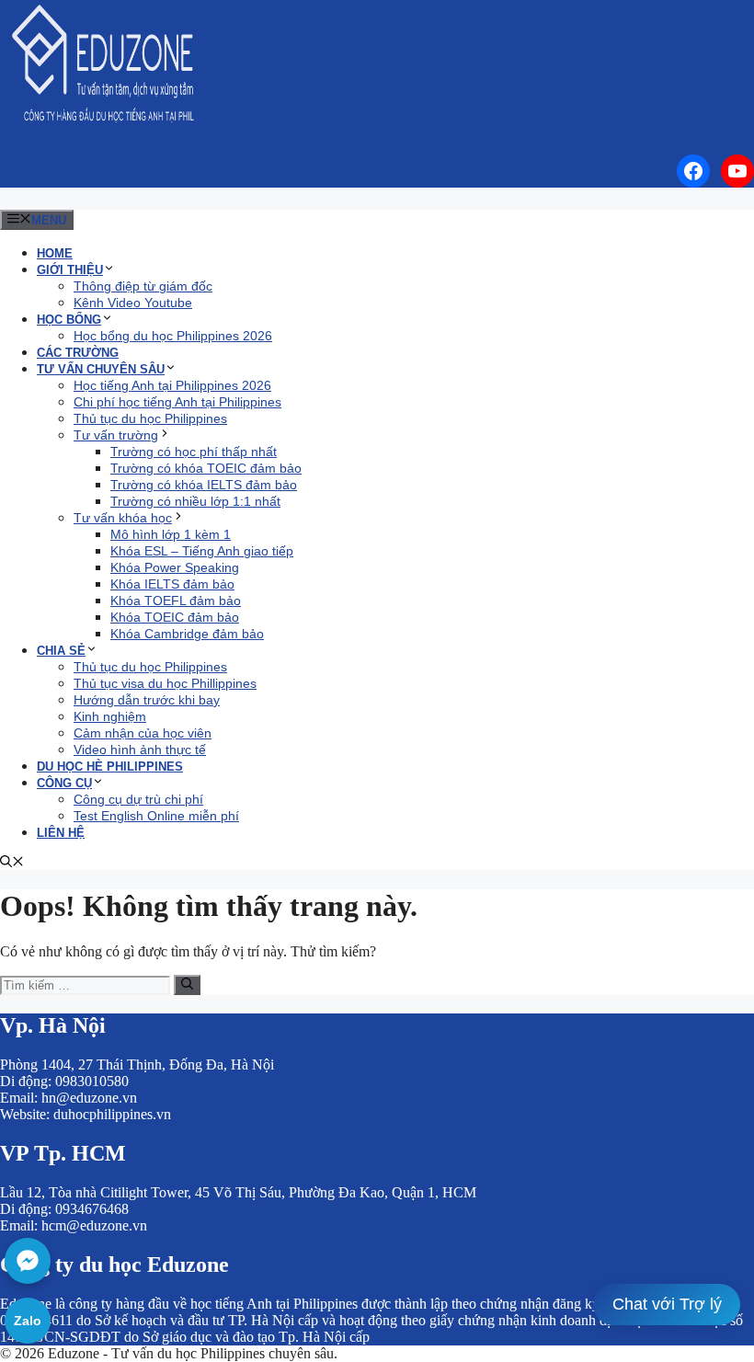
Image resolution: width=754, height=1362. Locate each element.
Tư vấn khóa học (123, 517)
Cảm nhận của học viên (142, 733)
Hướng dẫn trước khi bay (147, 699)
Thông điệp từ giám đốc (143, 286)
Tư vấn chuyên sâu (101, 369)
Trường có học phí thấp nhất (193, 451)
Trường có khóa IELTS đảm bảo (203, 484)
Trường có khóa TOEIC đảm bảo (206, 468)
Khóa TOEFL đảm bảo (175, 600)
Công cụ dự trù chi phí (138, 799)
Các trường (78, 353)
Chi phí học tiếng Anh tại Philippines (177, 402)
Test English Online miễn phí (156, 815)
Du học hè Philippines (110, 766)
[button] (12, 863)
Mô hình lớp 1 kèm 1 (170, 534)
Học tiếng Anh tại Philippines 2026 (172, 385)
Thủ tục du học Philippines (150, 418)
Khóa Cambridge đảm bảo (187, 633)
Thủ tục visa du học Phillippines (165, 683)
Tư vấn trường (116, 435)
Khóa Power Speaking (174, 567)
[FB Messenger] (28, 1261)
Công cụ (64, 783)
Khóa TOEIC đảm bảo (174, 617)
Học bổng (69, 319)
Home (55, 253)
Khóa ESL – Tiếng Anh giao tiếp (201, 551)
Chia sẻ (61, 651)
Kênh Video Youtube (133, 302)
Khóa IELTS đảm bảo (172, 584)
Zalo (27, 1320)
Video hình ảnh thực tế (140, 749)
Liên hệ (61, 833)
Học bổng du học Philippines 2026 (173, 335)
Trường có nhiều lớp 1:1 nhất (195, 501)
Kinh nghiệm (110, 716)
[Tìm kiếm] (187, 985)
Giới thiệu (70, 270)
